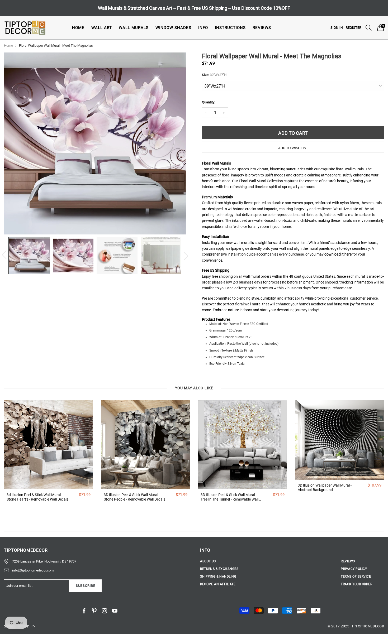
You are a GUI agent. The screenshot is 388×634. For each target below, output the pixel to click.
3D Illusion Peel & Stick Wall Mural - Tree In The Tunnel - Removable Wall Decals (229, 497)
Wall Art (101, 27)
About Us (208, 561)
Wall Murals (134, 27)
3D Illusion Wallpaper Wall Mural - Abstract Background (325, 487)
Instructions (230, 27)
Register (353, 28)
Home (78, 27)
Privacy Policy (354, 569)
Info (203, 27)
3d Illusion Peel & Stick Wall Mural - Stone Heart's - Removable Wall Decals (37, 497)
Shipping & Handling (218, 576)
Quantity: (208, 102)
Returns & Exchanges (219, 569)
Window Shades (173, 27)
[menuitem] (78, 27)
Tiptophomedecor (367, 626)
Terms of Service (356, 576)
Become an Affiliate (217, 584)
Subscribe (85, 586)
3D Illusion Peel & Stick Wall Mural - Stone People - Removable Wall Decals (134, 497)
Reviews (262, 27)
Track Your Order (356, 584)
